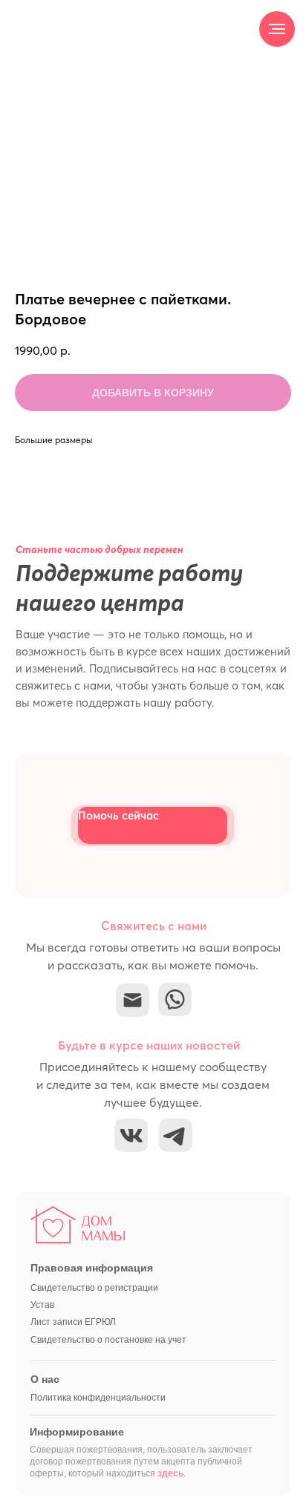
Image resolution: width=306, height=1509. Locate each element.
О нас (44, 1379)
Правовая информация (91, 1268)
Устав (42, 1305)
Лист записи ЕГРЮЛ (73, 1322)
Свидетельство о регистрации (94, 1288)
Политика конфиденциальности (98, 1397)
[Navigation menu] (277, 29)
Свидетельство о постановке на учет (108, 1340)
